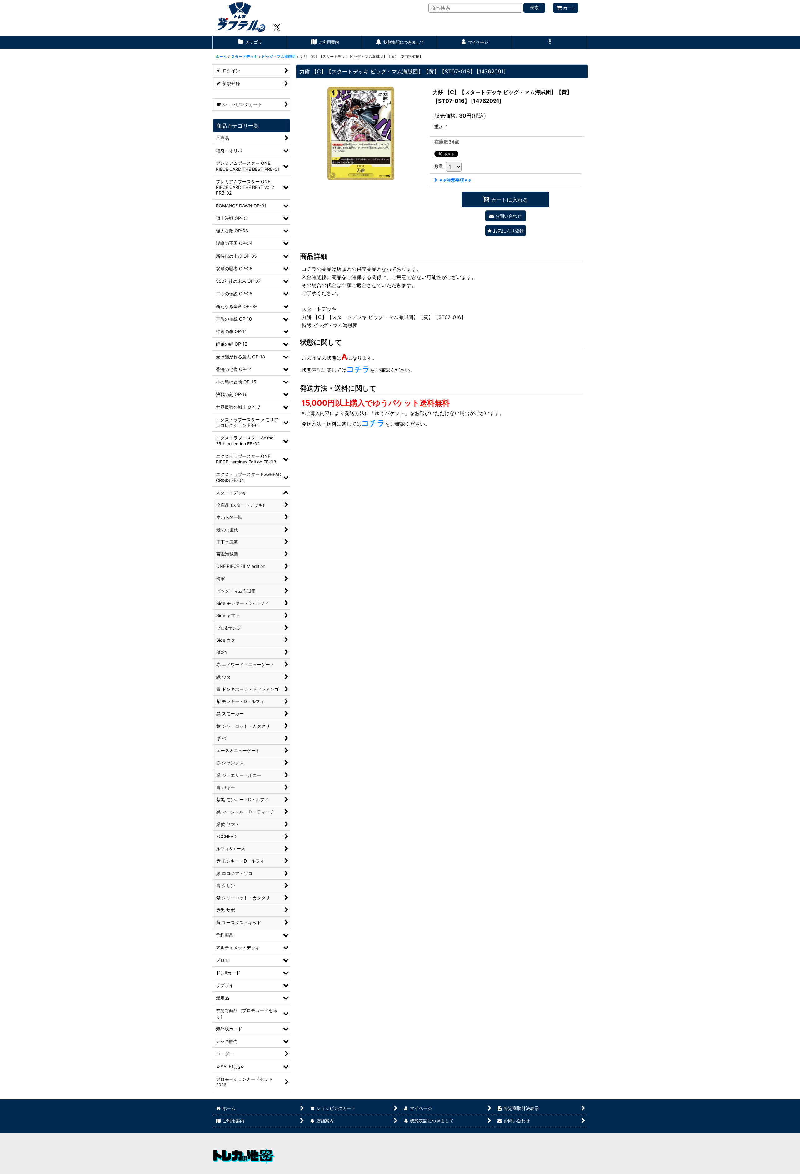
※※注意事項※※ (455, 180)
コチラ (358, 369)
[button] (550, 42)
